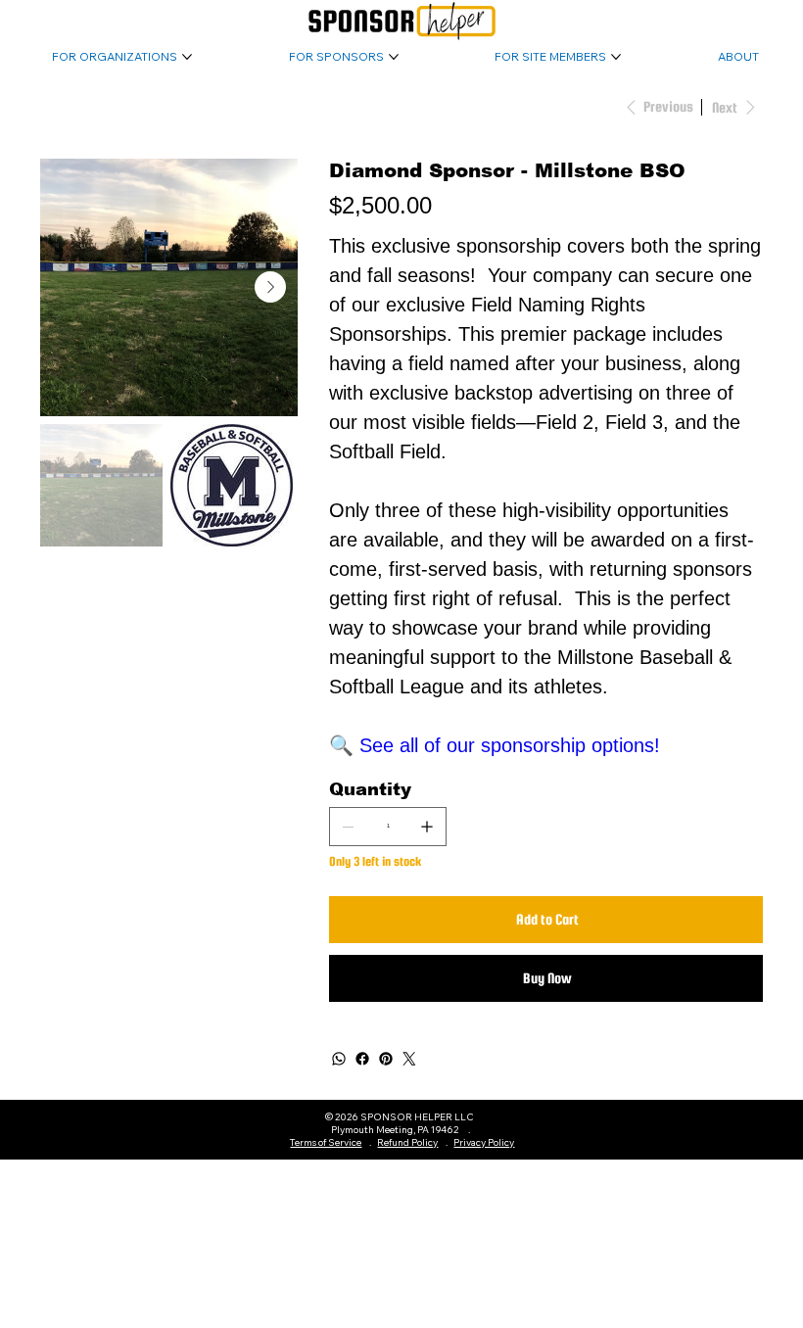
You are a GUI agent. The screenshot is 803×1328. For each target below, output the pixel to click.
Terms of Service (325, 1142)
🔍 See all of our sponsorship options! (494, 745)
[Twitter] (409, 1058)
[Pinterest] (386, 1058)
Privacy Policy (483, 1142)
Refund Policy (407, 1142)
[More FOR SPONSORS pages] (394, 57)
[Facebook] (362, 1058)
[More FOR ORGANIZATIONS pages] (187, 57)
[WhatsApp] (339, 1058)
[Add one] (427, 826)
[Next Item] (270, 287)
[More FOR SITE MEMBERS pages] (616, 57)
